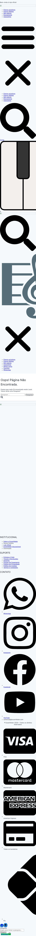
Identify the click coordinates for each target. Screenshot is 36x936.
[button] (18, 55)
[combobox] (12, 930)
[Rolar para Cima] (2, 925)
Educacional (7, 15)
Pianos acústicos (9, 10)
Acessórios (7, 17)
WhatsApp (7, 370)
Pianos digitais (8, 11)
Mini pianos (7, 13)
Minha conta (7, 366)
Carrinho (6, 368)
